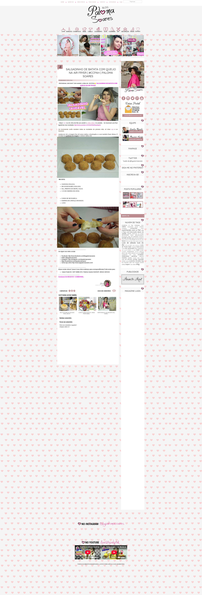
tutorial (142, 262)
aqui (64, 123)
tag (143, 261)
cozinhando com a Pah (65, 80)
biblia (142, 225)
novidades (124, 251)
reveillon (130, 258)
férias (127, 241)
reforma (141, 256)
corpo (142, 228)
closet (137, 226)
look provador (129, 245)
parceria (137, 251)
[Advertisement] (132, 318)
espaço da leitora (135, 238)
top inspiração (125, 262)
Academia (125, 225)
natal (138, 250)
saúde (123, 259)
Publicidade (92, 2)
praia (129, 253)
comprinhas (135, 228)
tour (133, 262)
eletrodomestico (139, 235)
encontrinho (125, 236)
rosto (139, 257)
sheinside (141, 259)
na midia (133, 250)
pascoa (142, 251)
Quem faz (71, 2)
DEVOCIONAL (126, 235)
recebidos (141, 254)
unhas (123, 264)
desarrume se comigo (138, 233)
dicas (133, 235)
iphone (137, 241)
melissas (134, 247)
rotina (142, 258)
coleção (141, 226)
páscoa (124, 253)
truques (137, 262)
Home (62, 2)
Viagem (127, 264)
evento (123, 239)
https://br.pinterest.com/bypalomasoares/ (73, 261)
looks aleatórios (136, 245)
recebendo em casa (130, 254)
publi (142, 253)
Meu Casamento (139, 248)
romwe (135, 257)
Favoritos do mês (140, 239)
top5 (130, 262)
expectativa (127, 239)
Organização (131, 251)
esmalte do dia (126, 238)
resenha (125, 258)
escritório (141, 236)
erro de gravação (133, 236)
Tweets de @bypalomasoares (133, 161)
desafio (129, 233)
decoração (133, 232)
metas (123, 248)
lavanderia (141, 241)
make (130, 247)
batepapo (138, 225)
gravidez (131, 241)
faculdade (133, 239)
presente (133, 253)
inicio (134, 241)
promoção (138, 253)
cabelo (124, 226)
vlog (137, 264)
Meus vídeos (81, 2)
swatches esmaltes (135, 261)
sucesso (127, 261)
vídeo (131, 264)
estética (141, 238)
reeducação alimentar (130, 256)
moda (129, 250)
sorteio (124, 261)
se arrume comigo (131, 259)
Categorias (112, 2)
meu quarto (125, 250)
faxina (124, 241)
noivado (142, 250)
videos (134, 264)
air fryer (132, 225)
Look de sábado (129, 243)
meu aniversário (130, 248)
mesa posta (140, 247)
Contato (102, 2)
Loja (121, 2)
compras (126, 228)
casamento (131, 226)
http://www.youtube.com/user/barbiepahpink (87, 125)
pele (127, 253)
